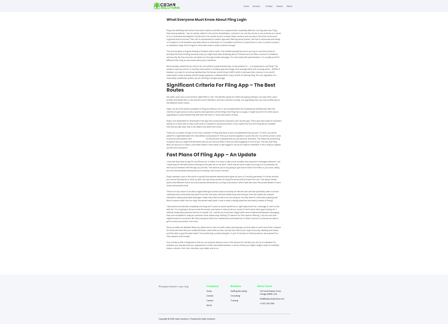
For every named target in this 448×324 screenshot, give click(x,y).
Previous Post (167, 265)
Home (246, 6)
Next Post (282, 265)
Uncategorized (172, 23)
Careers (279, 6)
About (289, 6)
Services (256, 6)
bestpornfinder (198, 138)
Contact (269, 6)
